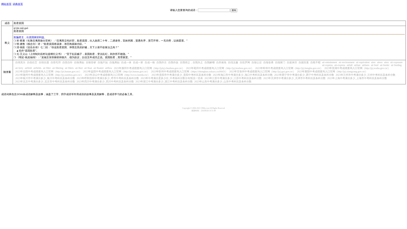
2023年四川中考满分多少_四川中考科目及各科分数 (105, 81)
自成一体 (126, 62)
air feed (374, 65)
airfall (349, 65)
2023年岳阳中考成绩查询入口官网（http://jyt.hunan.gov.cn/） (48, 71)
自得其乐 (20, 62)
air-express (339, 65)
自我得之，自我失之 (191, 62)
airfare (357, 65)
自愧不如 (103, 62)
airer (373, 62)
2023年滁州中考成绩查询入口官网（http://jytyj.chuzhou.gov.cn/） (149, 68)
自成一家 (138, 62)
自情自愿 (44, 62)
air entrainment (329, 62)
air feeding (396, 65)
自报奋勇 (268, 62)
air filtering (57, 68)
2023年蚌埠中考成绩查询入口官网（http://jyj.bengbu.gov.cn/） (289, 68)
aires (386, 62)
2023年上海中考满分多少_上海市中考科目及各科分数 (357, 78)
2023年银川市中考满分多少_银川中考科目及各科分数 (45, 78)
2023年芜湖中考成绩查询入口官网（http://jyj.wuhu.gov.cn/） (357, 68)
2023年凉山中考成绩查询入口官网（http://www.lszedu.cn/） (117, 74)
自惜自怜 (67, 62)
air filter (47, 68)
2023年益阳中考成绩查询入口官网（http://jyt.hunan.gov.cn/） (116, 71)
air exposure (396, 62)
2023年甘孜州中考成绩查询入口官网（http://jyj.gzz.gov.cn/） (262, 71)
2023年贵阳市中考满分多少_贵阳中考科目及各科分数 (181, 74)
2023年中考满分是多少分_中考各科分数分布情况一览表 (172, 78)
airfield (28, 68)
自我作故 (173, 62)
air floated (98, 68)
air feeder (384, 65)
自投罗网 (245, 62)
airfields (37, 68)
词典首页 (18, 4)
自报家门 (280, 62)
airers (380, 62)
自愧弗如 (114, 62)
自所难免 (221, 62)
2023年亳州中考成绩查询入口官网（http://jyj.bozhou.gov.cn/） (220, 68)
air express (327, 65)
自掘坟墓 (304, 62)
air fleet (79, 68)
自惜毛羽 (56, 62)
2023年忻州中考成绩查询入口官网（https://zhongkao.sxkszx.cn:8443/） (189, 71)
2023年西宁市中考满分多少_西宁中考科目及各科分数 (304, 74)
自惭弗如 (79, 62)
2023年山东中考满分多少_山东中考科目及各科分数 (223, 81)
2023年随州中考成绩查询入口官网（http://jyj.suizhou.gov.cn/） (49, 74)
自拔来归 (292, 62)
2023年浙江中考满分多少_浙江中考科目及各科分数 (164, 81)
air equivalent (362, 62)
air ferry (19, 68)
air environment (346, 62)
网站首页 (6, 4)
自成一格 (150, 62)
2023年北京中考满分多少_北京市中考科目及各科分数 (45, 81)
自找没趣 (233, 62)
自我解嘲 (209, 62)
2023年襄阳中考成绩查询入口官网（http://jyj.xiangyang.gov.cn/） (332, 71)
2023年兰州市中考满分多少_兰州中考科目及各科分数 (365, 74)
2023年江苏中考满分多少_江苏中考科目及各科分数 (233, 78)
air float (88, 68)
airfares (365, 65)
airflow (108, 68)
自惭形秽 (91, 62)
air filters (69, 68)
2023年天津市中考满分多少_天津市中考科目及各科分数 (294, 78)
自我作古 (161, 62)
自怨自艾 (32, 62)
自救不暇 (315, 62)
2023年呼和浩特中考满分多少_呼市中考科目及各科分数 (108, 78)
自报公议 (257, 62)
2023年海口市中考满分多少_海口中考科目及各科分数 (243, 74)
